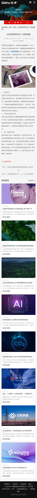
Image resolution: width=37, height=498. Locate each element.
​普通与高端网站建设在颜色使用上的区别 (20, 167)
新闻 (14, 27)
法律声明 (15, 484)
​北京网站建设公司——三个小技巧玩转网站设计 (21, 174)
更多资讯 (31, 180)
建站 (30, 484)
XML (13, 489)
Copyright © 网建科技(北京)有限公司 (15, 486)
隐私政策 (23, 484)
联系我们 (7, 484)
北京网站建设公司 (22, 489)
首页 (10, 27)
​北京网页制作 (7, 161)
